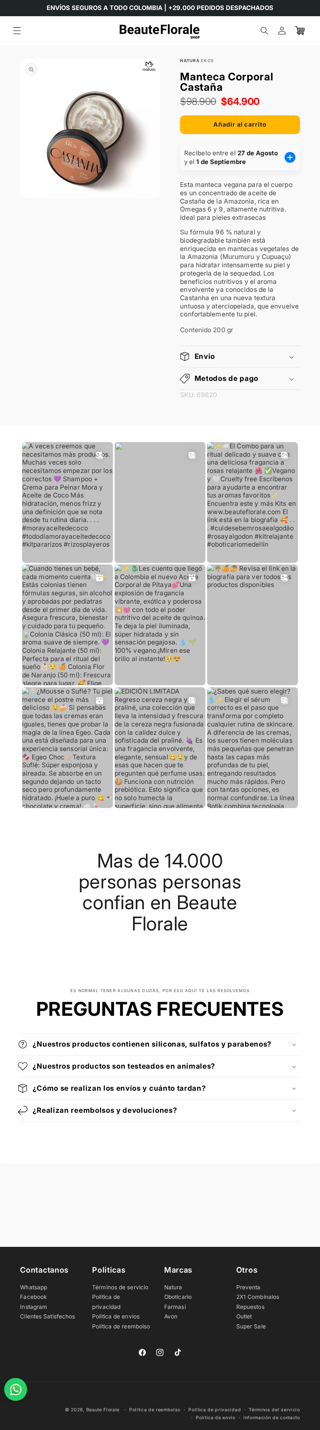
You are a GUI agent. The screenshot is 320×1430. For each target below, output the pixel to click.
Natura (173, 1287)
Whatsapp (33, 1287)
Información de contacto (271, 1417)
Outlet (244, 1316)
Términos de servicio (120, 1287)
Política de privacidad (214, 1410)
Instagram (33, 1306)
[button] (17, 31)
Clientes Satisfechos (47, 1316)
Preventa (248, 1287)
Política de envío (215, 1417)
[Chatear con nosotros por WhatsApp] (15, 1389)
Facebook (33, 1296)
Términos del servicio (274, 1410)
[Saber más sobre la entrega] (290, 157)
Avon (171, 1316)
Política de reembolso (121, 1326)
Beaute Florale (103, 1410)
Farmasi (175, 1306)
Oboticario (178, 1296)
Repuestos (250, 1306)
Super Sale (251, 1326)
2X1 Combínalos (257, 1296)
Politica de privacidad (106, 1301)
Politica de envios (116, 1316)
